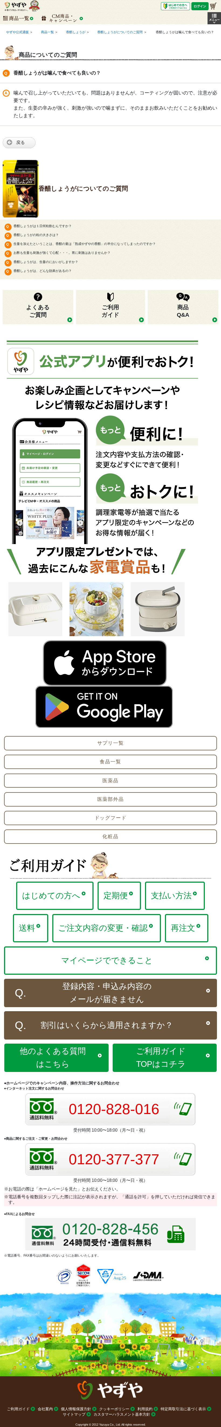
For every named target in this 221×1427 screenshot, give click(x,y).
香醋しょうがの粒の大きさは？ (36, 235)
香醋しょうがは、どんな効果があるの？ (42, 271)
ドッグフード (111, 818)
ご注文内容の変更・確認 (103, 927)
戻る (20, 142)
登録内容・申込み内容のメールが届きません (107, 993)
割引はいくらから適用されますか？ (107, 1025)
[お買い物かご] (213, 6)
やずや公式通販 (17, 32)
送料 (27, 927)
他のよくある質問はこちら (53, 1057)
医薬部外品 (110, 799)
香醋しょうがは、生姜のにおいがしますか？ (45, 262)
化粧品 (110, 836)
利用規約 (145, 1409)
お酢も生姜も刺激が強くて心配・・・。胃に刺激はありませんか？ (61, 253)
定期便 (115, 895)
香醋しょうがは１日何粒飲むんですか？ (42, 226)
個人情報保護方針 (76, 1409)
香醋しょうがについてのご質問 (120, 32)
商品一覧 (47, 32)
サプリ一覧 (110, 743)
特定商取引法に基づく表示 (183, 1409)
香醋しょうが (75, 32)
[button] (214, 18)
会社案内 (45, 1409)
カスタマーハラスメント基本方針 (122, 1414)
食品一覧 (110, 761)
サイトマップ (74, 1414)
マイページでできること (107, 960)
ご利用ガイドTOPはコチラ (161, 1057)
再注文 (183, 927)
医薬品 (110, 780)
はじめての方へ (51, 895)
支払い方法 (171, 895)
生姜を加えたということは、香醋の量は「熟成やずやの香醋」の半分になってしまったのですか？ (84, 244)
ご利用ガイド (18, 1409)
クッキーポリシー (114, 1409)
